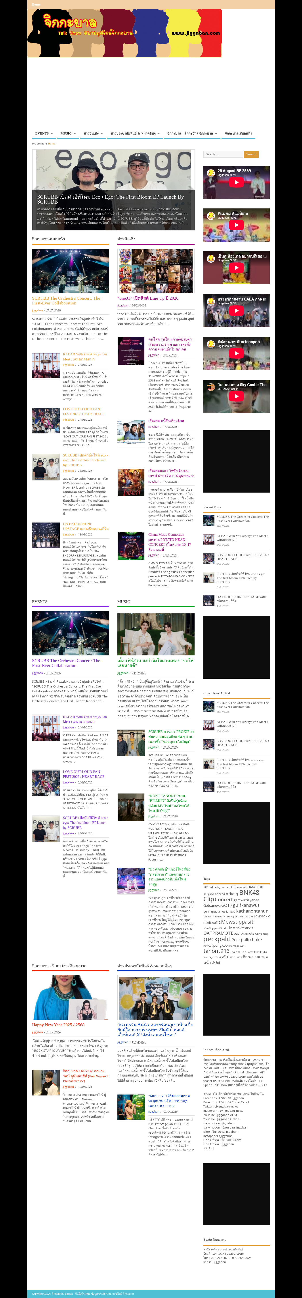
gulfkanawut (246, 905)
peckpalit (217, 938)
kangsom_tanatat (213, 916)
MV (232, 927)
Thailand (235, 951)
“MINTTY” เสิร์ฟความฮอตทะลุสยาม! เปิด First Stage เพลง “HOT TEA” (169, 1101)
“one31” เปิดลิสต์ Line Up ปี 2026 (147, 298)
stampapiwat (236, 945)
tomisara (260, 951)
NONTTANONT (244, 928)
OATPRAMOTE (218, 933)
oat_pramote (244, 933)
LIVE (250, 916)
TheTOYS (247, 952)
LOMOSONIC (262, 916)
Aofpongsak (239, 887)
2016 (206, 887)
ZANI (218, 957)
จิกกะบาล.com (231, 1140)
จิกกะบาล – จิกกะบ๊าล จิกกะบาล (190, 133)
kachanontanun (252, 911)
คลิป (225, 956)
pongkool (221, 945)
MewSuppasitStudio (215, 928)
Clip (208, 899)
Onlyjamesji (262, 933)
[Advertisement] (151, 96)
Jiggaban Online (228, 1119)
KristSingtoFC (231, 916)
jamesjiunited (226, 911)
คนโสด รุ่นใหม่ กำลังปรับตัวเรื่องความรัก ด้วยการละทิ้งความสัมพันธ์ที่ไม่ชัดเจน (170, 344)
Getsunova (212, 905)
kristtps (244, 916)
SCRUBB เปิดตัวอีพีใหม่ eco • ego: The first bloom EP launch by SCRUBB (110, 199)
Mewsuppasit (237, 921)
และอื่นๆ (208, 1148)
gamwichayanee (246, 899)
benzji (234, 894)
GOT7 (226, 905)
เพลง (216, 962)
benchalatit (222, 894)
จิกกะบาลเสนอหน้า (238, 133)
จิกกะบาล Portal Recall (234, 1102)
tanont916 (216, 950)
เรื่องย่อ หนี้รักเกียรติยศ (166, 421)
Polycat (207, 946)
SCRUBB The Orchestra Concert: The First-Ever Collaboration (66, 300)
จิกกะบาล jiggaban (231, 1098)
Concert (224, 899)
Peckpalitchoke (246, 940)
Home (36, 4)
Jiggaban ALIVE (227, 1115)
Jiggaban (228, 1144)
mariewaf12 (211, 922)
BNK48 (249, 892)
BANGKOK (255, 887)
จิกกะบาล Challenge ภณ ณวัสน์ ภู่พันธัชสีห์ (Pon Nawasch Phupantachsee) (86, 1076)
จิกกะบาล (236, 957)
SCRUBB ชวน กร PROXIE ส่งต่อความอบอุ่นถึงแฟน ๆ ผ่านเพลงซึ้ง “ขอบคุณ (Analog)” (171, 737)
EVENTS (42, 133)
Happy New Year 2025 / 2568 (58, 1024)
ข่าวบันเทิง (91, 133)
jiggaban (37, 310)
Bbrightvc (208, 894)
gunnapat (210, 911)
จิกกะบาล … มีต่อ (256, 1085)
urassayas (209, 957)
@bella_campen (220, 887)
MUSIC (66, 133)
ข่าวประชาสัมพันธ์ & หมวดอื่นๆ (133, 133)
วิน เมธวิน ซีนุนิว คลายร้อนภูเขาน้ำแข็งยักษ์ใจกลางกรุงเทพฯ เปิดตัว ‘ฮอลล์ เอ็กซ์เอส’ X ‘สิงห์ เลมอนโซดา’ (155, 1029)
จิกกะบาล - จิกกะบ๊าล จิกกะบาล (59, 966)
